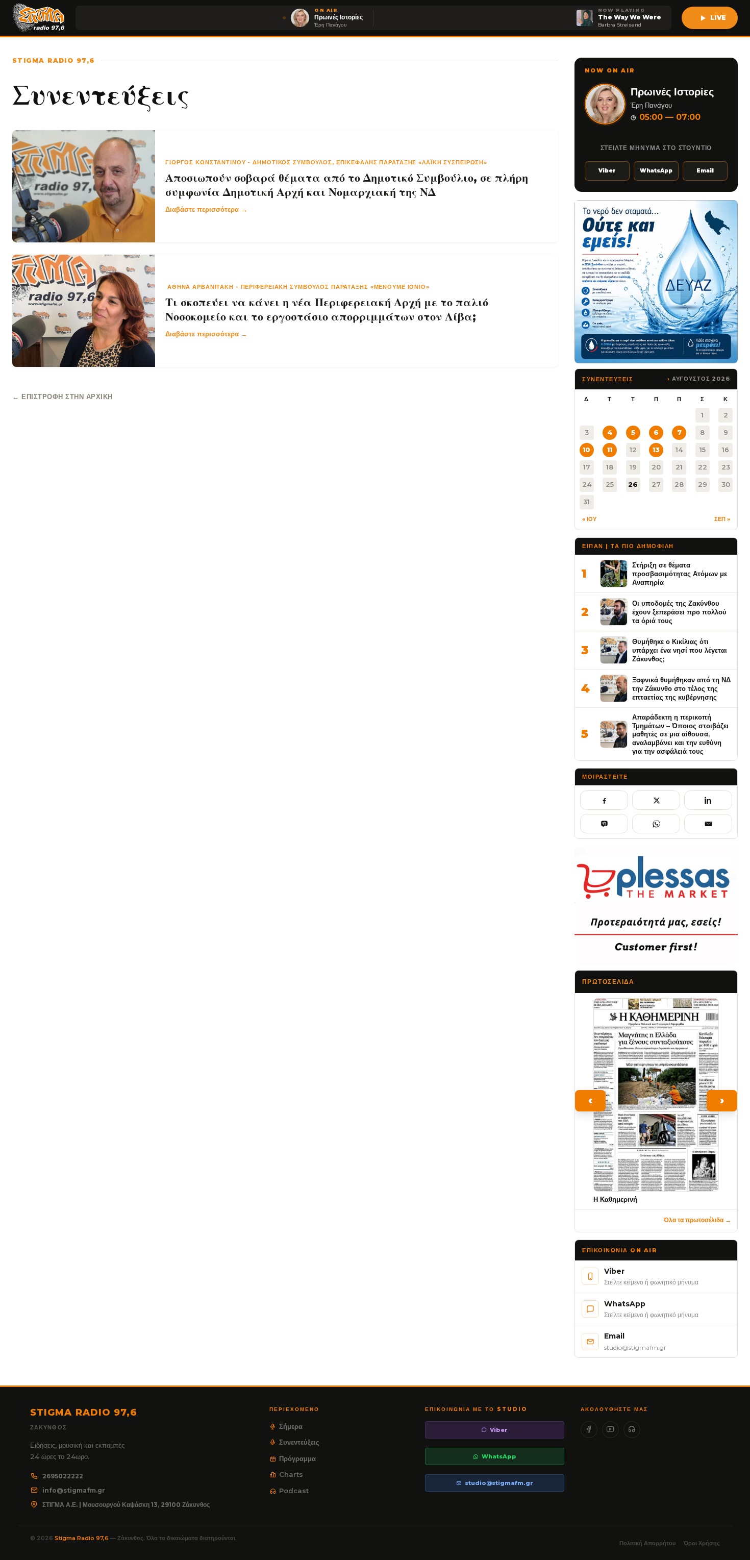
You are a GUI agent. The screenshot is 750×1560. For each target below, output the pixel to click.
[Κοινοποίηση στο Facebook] (604, 800)
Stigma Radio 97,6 (82, 1538)
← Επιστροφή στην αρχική (62, 396)
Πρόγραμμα (297, 1458)
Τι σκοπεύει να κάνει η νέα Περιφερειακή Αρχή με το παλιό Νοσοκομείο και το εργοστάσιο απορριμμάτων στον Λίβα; (326, 309)
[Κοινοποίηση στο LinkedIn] (708, 800)
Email (705, 170)
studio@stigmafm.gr (499, 1483)
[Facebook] (589, 1429)
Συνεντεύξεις (299, 1442)
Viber (607, 170)
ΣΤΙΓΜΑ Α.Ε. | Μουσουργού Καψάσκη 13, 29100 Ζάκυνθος (126, 1504)
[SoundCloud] (631, 1429)
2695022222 (62, 1476)
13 (656, 449)
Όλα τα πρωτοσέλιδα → (697, 1220)
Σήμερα (291, 1426)
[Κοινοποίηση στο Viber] (604, 823)
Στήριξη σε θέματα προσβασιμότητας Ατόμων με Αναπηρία (679, 573)
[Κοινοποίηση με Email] (708, 823)
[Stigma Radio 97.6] (38, 18)
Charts (291, 1474)
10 (586, 449)
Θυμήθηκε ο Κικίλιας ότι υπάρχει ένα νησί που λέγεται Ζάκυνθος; (679, 649)
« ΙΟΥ (589, 519)
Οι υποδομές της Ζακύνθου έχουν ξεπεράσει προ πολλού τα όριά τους (679, 611)
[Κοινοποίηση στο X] (656, 800)
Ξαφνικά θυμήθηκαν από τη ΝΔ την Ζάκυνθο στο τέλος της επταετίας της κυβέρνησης (681, 688)
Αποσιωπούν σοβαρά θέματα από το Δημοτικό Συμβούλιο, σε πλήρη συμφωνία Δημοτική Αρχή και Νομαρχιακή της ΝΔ (346, 185)
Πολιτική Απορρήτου (647, 1543)
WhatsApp (656, 170)
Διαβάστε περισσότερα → (206, 209)
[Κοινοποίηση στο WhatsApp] (656, 823)
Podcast (294, 1491)
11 (609, 449)
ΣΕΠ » (722, 519)
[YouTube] (610, 1429)
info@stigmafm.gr (73, 1490)
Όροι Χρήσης (702, 1543)
